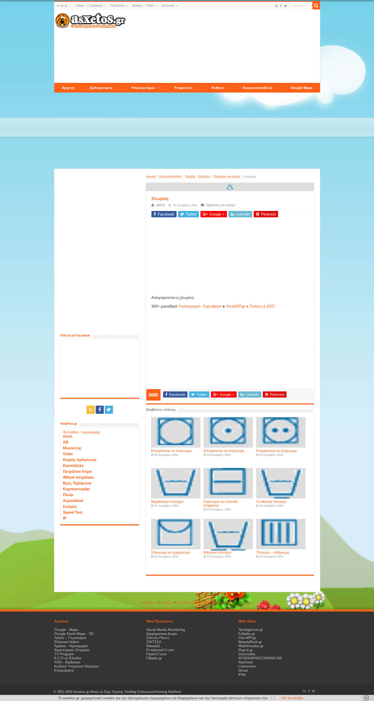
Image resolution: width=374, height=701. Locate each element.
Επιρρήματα (64, 670)
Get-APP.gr (247, 638)
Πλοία (68, 495)
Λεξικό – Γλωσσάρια (89, 5)
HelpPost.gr (150, 602)
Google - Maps (66, 630)
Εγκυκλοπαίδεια (170, 176)
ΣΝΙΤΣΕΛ (153, 642)
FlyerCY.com (156, 654)
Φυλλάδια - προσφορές (81, 432)
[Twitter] (285, 6)
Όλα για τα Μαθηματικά (193, 602)
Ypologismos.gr (250, 630)
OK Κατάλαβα (292, 698)
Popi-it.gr (167, 602)
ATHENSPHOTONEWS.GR (260, 658)
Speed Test (72, 512)
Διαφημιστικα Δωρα (161, 634)
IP (64, 518)
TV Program (64, 654)
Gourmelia (246, 654)
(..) (273, 698)
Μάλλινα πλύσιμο (217, 552)
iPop (242, 674)
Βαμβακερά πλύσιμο (167, 502)
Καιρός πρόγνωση (79, 460)
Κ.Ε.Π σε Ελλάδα (67, 658)
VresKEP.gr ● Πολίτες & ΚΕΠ (250, 306)
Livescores (247, 666)
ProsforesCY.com (160, 650)
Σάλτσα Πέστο (157, 638)
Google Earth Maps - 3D (73, 634)
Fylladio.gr (246, 634)
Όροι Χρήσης (113, 692)
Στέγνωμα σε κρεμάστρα (170, 552)
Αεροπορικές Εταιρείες (72, 650)
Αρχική (150, 176)
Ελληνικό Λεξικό (66, 642)
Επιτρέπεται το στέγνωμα (224, 451)
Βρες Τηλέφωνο (77, 483)
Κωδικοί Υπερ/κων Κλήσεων (76, 666)
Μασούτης (72, 448)
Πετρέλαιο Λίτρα (77, 471)
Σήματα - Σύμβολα (197, 176)
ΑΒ (65, 442)
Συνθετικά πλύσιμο (271, 502)
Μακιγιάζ (153, 646)
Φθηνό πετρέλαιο (78, 477)
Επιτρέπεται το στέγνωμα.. (172, 451)
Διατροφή (168, 5)
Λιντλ (67, 436)
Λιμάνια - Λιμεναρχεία (71, 646)
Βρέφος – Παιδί (143, 5)
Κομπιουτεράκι (76, 489)
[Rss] (276, 6)
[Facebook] (280, 6)
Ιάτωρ (243, 670)
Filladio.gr (154, 658)
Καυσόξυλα (73, 465)
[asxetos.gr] (90, 19)
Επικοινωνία (146, 692)
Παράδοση (117, 5)
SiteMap (130, 692)
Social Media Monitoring (165, 630)
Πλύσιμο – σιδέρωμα (272, 552)
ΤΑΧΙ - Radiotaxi (67, 662)
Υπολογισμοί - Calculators (200, 306)
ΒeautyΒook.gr (222, 602)
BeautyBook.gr (250, 642)
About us (96, 692)
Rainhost (245, 662)
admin (160, 205)
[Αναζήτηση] (316, 5)
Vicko (68, 454)
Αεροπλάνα (73, 500)
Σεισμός (70, 506)
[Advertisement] (222, 46)
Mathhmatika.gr (251, 646)
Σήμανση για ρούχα (227, 176)
